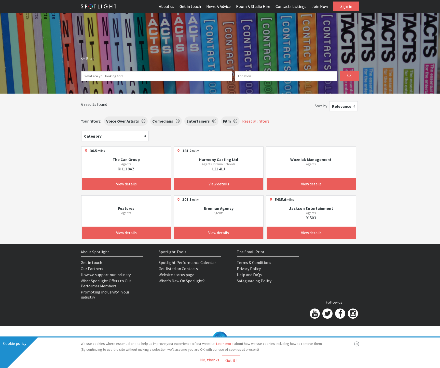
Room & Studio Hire (253, 6)
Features (126, 208)
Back (89, 58)
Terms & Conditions (254, 262)
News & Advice (218, 6)
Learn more (224, 343)
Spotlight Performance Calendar (187, 262)
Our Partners (92, 268)
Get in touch (190, 6)
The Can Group (126, 159)
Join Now (320, 6)
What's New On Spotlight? (182, 280)
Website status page (176, 274)
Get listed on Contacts (178, 268)
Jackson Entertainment (311, 208)
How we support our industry (106, 274)
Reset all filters (255, 121)
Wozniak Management (311, 159)
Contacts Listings (291, 6)
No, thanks (209, 359)
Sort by (321, 105)
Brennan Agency (218, 208)
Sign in (346, 6)
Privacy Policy (249, 268)
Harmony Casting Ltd (218, 159)
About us (166, 6)
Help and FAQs (249, 274)
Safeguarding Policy (254, 280)
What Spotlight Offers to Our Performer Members (106, 283)
